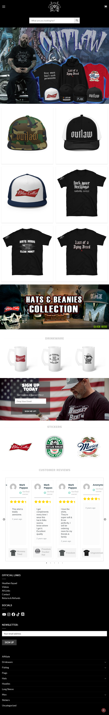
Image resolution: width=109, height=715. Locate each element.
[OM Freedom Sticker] (54, 447)
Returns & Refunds (11, 598)
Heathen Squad (9, 583)
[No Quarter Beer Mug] (54, 359)
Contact (6, 594)
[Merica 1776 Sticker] (88, 447)
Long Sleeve (8, 689)
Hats (4, 678)
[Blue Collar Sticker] (20, 447)
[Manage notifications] (103, 710)
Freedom (70, 553)
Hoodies (6, 683)
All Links (6, 590)
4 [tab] (58, 563)
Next (105, 519)
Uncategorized (9, 705)
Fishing (5, 667)
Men (4, 694)
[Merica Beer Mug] (20, 359)
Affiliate (6, 656)
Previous (4, 519)
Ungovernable (98, 553)
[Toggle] (105, 662)
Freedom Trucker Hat (46, 552)
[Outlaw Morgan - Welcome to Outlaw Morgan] (54, 6)
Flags (4, 673)
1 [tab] (46, 563)
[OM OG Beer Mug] (88, 359)
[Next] (100, 358)
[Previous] (9, 358)
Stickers (6, 700)
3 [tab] (54, 563)
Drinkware (7, 662)
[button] (4, 6)
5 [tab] (62, 563)
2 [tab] (50, 563)
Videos (5, 587)
